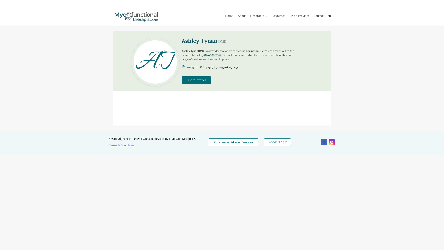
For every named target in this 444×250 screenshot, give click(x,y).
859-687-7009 (212, 55)
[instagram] (332, 142)
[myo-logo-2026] (136, 11)
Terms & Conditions (121, 145)
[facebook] (324, 142)
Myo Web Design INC (182, 138)
